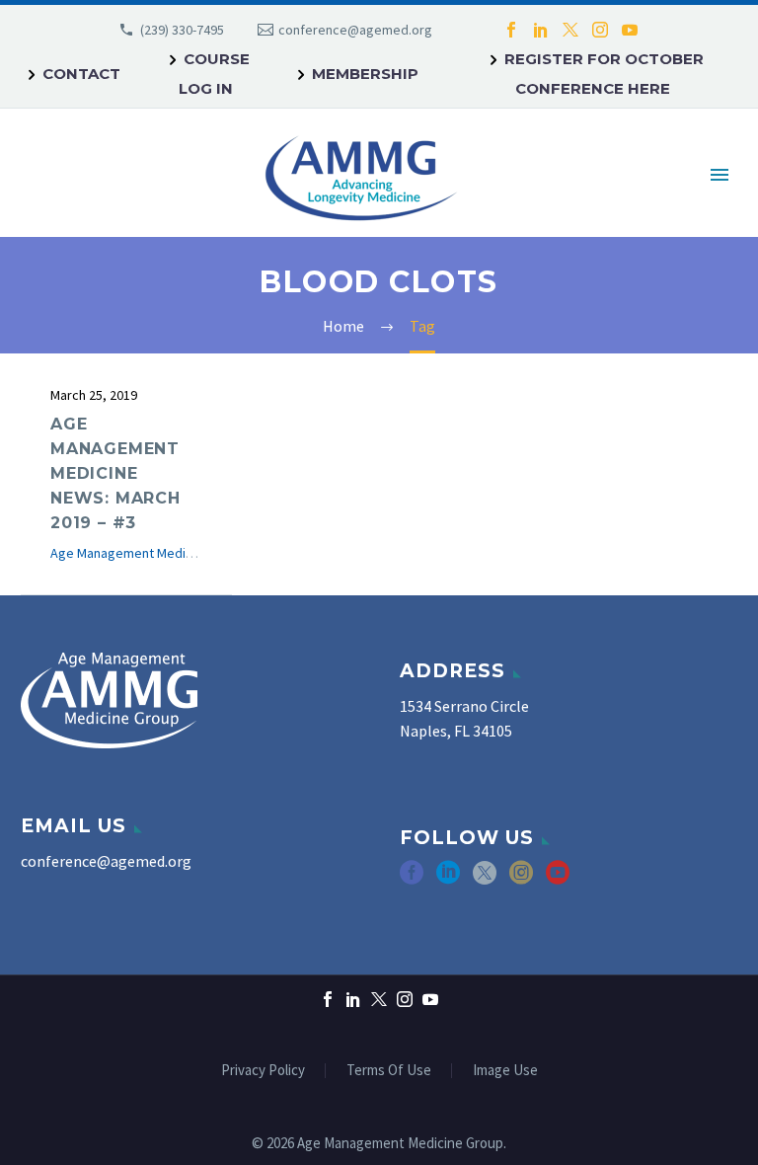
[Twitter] (570, 30)
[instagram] (521, 879)
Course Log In (214, 73)
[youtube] (557, 879)
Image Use (505, 1070)
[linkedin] (448, 879)
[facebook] (411, 879)
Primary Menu (719, 175)
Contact (81, 73)
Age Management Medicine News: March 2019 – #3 (115, 473)
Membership (365, 73)
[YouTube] (629, 30)
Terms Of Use (388, 1070)
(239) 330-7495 (182, 30)
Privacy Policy (263, 1070)
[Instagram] (600, 30)
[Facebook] (511, 30)
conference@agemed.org (355, 30)
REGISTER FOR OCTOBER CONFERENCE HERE (604, 73)
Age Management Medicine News (148, 553)
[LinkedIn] (541, 30)
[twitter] (484, 879)
